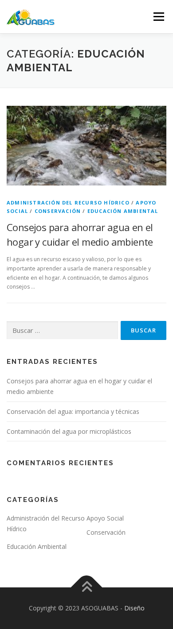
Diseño (134, 608)
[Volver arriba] (86, 587)
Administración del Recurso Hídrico (68, 202)
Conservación (58, 211)
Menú (158, 16)
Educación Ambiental (122, 211)
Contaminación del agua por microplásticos (69, 431)
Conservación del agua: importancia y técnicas (73, 411)
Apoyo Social (105, 518)
